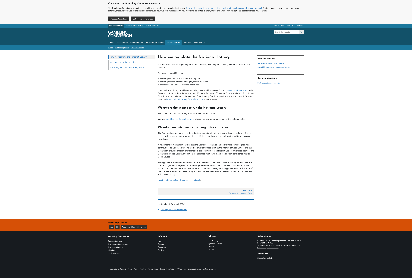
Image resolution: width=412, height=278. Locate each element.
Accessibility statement (117, 269)
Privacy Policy (133, 269)
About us (276, 26)
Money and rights (136, 42)
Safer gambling (122, 42)
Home (111, 42)
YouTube (211, 250)
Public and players (116, 26)
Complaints (187, 42)
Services (300, 26)
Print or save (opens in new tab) (269, 83)
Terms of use (153, 269)
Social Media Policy (167, 269)
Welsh (179, 269)
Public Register (199, 42)
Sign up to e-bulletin (265, 258)
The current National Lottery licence (270, 63)
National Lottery (173, 42)
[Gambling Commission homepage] (120, 36)
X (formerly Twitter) (215, 244)
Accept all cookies (119, 19)
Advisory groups (114, 253)
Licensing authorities (152, 26)
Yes (112, 227)
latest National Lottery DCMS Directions (184, 99)
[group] (206, 210)
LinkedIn (211, 247)
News (283, 26)
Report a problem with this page (134, 227)
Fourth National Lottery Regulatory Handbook (179, 180)
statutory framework (237, 90)
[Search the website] (301, 32)
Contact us (291, 26)
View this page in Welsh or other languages (200, 269)
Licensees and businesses (134, 26)
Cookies (143, 269)
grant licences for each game (179, 119)
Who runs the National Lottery (124, 62)
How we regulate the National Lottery (128, 57)
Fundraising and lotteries (155, 42)
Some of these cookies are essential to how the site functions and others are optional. (224, 8)
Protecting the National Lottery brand (127, 67)
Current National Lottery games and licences (273, 67)
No (118, 227)
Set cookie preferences (143, 19)
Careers (161, 244)
